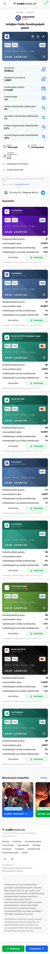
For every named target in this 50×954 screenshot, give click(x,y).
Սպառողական (23, 845)
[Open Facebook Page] (4, 859)
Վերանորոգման (33, 849)
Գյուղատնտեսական (10, 853)
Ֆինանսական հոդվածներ (12, 871)
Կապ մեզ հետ (7, 865)
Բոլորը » (44, 778)
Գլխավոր (19, 12)
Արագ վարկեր (8, 845)
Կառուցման (19, 849)
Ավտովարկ (6, 849)
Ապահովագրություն (33, 841)
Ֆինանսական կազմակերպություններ (17, 868)
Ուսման (25, 853)
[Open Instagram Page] (12, 859)
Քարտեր (31, 12)
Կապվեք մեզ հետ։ (22, 184)
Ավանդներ (17, 841)
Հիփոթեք (36, 845)
